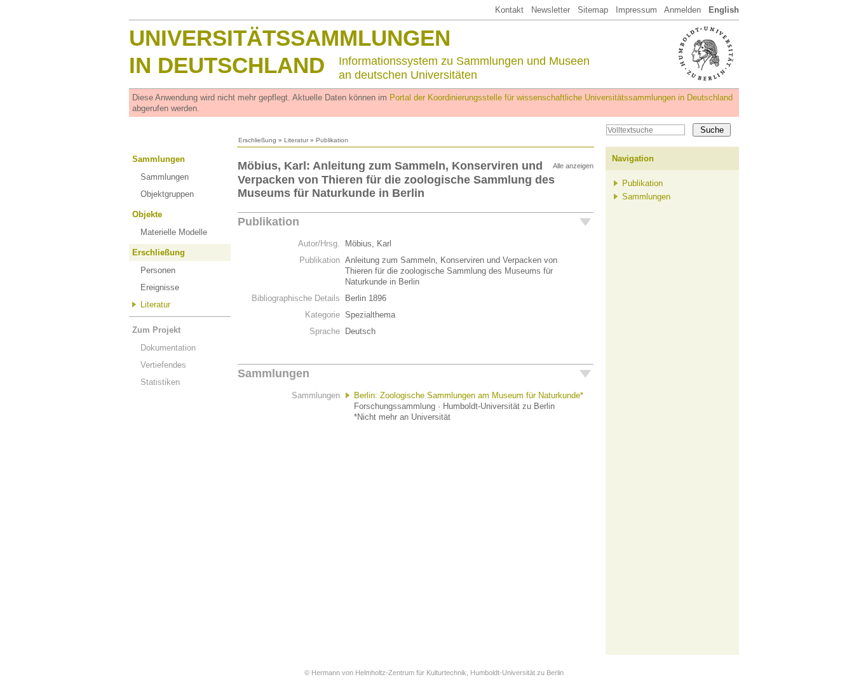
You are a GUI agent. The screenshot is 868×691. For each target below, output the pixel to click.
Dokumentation (168, 347)
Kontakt (509, 10)
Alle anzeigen (573, 166)
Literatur (296, 140)
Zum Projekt (156, 330)
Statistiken (160, 382)
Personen (157, 270)
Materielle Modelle (173, 232)
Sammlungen (158, 159)
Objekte (147, 214)
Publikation (268, 221)
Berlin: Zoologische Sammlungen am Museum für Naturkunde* (468, 395)
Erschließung (257, 140)
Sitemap (593, 10)
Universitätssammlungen (290, 37)
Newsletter (550, 10)
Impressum (636, 10)
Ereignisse (159, 287)
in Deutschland (227, 65)
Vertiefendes (163, 365)
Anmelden (682, 10)
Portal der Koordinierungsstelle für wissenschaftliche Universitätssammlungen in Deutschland (561, 97)
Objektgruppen (167, 194)
